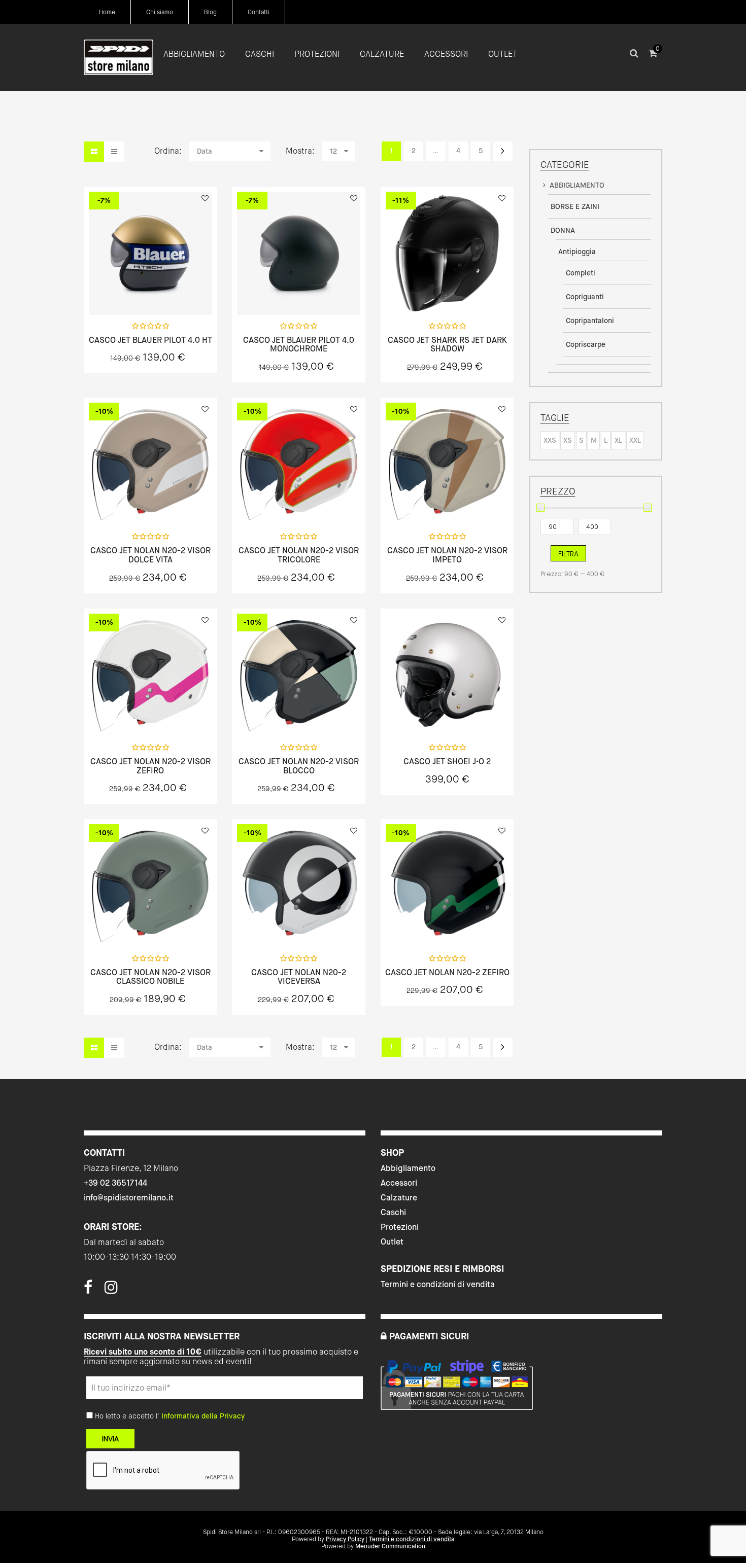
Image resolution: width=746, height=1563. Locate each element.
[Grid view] (94, 151)
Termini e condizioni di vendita (438, 1284)
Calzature (399, 1197)
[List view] (114, 151)
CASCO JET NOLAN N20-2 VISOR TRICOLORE (299, 555)
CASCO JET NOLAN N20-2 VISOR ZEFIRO (150, 766)
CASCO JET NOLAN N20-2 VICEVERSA (298, 977)
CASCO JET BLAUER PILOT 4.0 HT (150, 340)
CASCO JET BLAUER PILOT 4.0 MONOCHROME (298, 344)
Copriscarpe (585, 344)
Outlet (392, 1242)
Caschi (393, 1212)
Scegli (150, 292)
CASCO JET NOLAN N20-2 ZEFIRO (447, 972)
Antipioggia (577, 251)
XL (618, 440)
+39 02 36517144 (115, 1183)
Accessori (399, 1183)
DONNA (563, 230)
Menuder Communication (390, 1546)
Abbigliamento (408, 1168)
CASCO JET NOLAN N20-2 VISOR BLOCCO (299, 766)
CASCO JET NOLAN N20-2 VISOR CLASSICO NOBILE (150, 977)
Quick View (123, 292)
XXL (635, 440)
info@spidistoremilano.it (129, 1197)
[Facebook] (88, 1290)
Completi (580, 273)
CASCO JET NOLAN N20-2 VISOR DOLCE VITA (150, 555)
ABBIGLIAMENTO (577, 185)
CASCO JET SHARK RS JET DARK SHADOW (447, 344)
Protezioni (400, 1227)
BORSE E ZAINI (575, 206)
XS (567, 440)
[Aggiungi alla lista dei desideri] (205, 198)
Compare (177, 292)
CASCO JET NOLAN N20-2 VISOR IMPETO (447, 555)
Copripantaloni (590, 320)
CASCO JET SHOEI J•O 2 (447, 761)
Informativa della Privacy (203, 1416)
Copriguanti (585, 297)
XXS (550, 440)
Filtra (568, 554)
